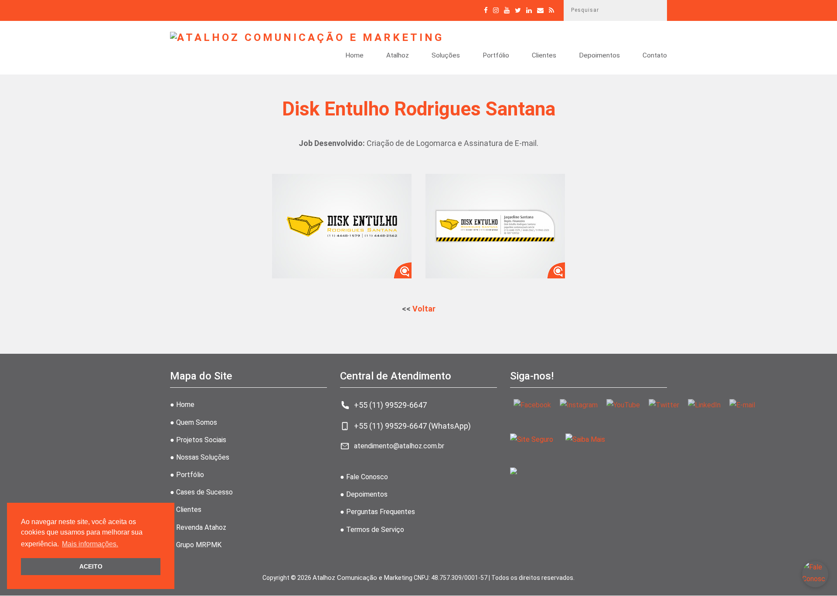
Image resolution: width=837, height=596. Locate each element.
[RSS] (551, 10)
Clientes (544, 55)
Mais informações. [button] (90, 544)
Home (354, 55)
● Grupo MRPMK (195, 545)
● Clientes (185, 509)
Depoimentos (599, 55)
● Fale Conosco (364, 477)
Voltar (424, 308)
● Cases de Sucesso (201, 492)
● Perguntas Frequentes (377, 512)
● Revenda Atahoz (198, 527)
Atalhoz (397, 55)
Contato (655, 55)
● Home (182, 404)
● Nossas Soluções (199, 457)
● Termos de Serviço (372, 529)
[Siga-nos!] (496, 10)
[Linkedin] (529, 10)
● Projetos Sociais (198, 440)
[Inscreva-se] (507, 10)
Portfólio (496, 55)
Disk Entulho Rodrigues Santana (418, 109)
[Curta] (486, 10)
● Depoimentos (364, 494)
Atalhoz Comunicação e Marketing (362, 578)
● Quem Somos (193, 422)
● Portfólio (187, 475)
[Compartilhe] (518, 10)
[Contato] (540, 10)
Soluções (446, 55)
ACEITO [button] (90, 566)
